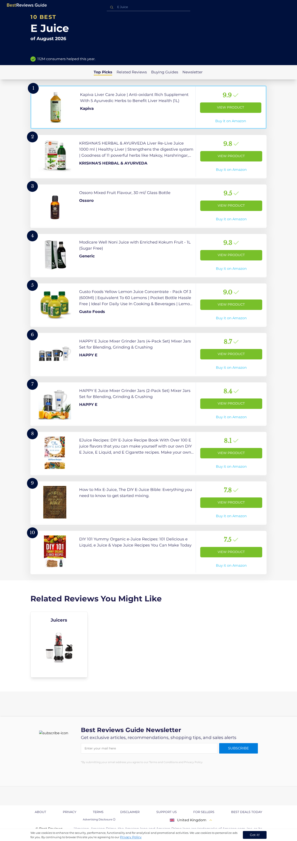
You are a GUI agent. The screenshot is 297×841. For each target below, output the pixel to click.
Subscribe (238, 748)
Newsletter (192, 72)
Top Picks (103, 72)
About (40, 812)
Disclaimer (130, 812)
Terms (98, 812)
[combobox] (148, 7)
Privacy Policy (131, 837)
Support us (166, 812)
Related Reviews (132, 72)
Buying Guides (164, 72)
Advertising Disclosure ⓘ (99, 819)
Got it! (255, 835)
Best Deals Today (246, 812)
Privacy (69, 812)
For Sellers (203, 812)
